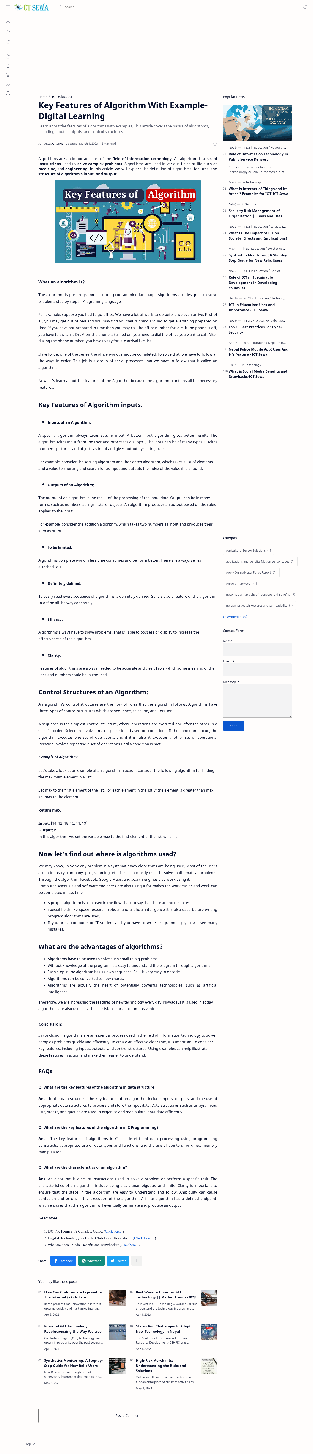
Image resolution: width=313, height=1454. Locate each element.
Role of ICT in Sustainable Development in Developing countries (253, 282)
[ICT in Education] (258, 147)
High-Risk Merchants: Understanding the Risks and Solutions (161, 1365)
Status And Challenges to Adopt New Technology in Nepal (163, 1329)
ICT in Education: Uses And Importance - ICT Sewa (252, 307)
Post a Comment (127, 1415)
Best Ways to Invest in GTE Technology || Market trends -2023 (166, 1295)
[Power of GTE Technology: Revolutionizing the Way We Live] (117, 1332)
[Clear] (130, 7)
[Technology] (254, 182)
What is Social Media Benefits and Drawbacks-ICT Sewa (258, 374)
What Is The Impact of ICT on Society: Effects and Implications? (258, 235)
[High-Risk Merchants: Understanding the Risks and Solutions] (209, 1366)
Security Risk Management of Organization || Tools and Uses (255, 213)
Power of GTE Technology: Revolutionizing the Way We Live (73, 1329)
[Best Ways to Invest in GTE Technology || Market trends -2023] (209, 1298)
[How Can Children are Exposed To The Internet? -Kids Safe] (117, 1298)
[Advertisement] (161, 53)
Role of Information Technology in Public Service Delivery (258, 156)
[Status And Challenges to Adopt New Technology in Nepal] (209, 1332)
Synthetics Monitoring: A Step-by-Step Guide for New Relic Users (73, 1363)
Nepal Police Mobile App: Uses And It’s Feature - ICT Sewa (258, 352)
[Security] (250, 204)
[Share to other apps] (136, 1261)
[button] (305, 6)
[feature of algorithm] (128, 221)
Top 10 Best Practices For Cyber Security (255, 329)
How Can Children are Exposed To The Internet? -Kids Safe (73, 1295)
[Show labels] (236, 616)
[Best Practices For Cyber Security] (269, 320)
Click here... (114, 1231)
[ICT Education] (256, 248)
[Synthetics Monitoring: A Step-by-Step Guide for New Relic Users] (117, 1366)
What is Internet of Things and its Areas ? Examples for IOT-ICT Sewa (258, 191)
